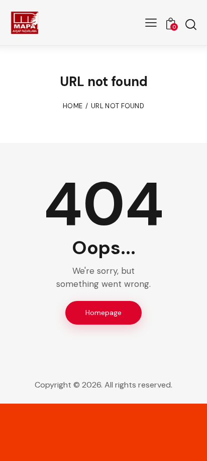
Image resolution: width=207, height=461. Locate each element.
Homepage (103, 312)
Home (72, 106)
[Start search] (190, 24)
